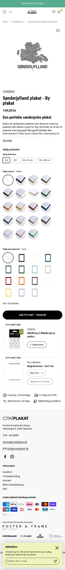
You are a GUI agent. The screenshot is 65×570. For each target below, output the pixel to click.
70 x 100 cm (44, 160)
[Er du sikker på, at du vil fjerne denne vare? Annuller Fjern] (32, 55)
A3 (15, 160)
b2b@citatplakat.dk (18, 448)
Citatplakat (9, 91)
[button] (10, 12)
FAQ (5, 489)
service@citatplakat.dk (15, 442)
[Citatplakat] (32, 11)
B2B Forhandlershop (13, 484)
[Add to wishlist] (58, 30)
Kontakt (7, 480)
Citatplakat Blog (11, 476)
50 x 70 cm (28, 160)
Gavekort (7, 472)
